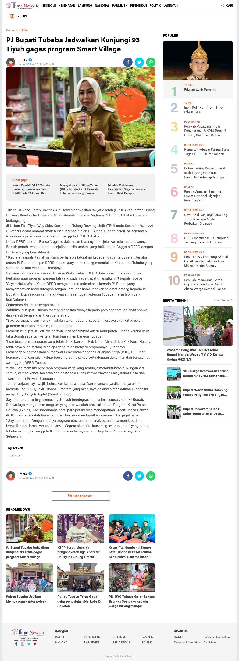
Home (10, 30)
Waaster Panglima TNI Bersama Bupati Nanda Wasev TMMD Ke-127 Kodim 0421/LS (195, 355)
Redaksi (179, 637)
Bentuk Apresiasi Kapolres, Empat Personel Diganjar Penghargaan (203, 196)
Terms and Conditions (187, 642)
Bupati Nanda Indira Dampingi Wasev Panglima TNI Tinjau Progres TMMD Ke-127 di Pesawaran (205, 393)
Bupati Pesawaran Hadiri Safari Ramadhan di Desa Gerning (202, 412)
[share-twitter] (139, 62)
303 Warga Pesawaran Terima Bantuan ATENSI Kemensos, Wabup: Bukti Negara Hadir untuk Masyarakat (205, 374)
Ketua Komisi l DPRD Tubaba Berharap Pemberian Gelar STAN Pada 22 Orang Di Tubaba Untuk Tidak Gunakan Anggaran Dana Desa (32, 190)
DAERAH (61, 637)
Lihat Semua (221, 300)
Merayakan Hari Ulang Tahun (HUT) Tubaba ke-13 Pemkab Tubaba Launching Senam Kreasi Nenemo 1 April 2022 (79, 190)
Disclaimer (210, 642)
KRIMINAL (119, 637)
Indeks (21, 16)
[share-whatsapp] (150, 62)
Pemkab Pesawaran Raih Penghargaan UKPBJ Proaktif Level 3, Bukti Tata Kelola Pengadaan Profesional (205, 131)
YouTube (35, 650)
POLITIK (155, 5)
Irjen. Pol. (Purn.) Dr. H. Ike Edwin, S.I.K (203, 110)
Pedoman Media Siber (217, 637)
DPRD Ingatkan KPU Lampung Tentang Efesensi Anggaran (206, 241)
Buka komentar (83, 496)
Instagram (22, 650)
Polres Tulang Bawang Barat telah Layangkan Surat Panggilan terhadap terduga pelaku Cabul (204, 173)
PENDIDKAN (138, 5)
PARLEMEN (119, 5)
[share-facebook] (128, 62)
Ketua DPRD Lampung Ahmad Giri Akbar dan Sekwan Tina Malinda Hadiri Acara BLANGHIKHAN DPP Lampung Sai (206, 261)
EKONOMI (49, 5)
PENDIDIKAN (121, 642)
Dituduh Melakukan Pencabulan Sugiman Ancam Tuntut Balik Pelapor (126, 189)
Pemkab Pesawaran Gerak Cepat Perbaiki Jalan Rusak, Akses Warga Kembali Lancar (205, 284)
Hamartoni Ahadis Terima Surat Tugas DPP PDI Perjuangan (206, 152)
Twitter (28, 650)
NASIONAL (102, 5)
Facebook (16, 650)
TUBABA (14, 456)
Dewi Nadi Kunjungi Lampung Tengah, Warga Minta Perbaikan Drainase (205, 219)
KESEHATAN (67, 5)
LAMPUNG (85, 5)
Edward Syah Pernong (200, 90)
